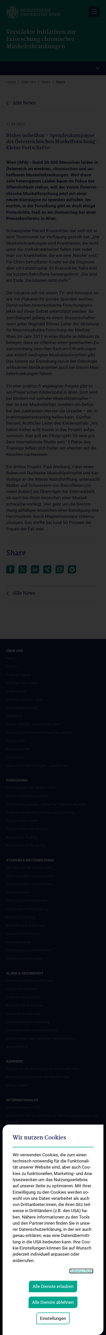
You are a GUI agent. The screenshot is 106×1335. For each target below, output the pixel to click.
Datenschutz (81, 1271)
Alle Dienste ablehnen (53, 1302)
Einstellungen (53, 1318)
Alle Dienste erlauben (53, 1286)
